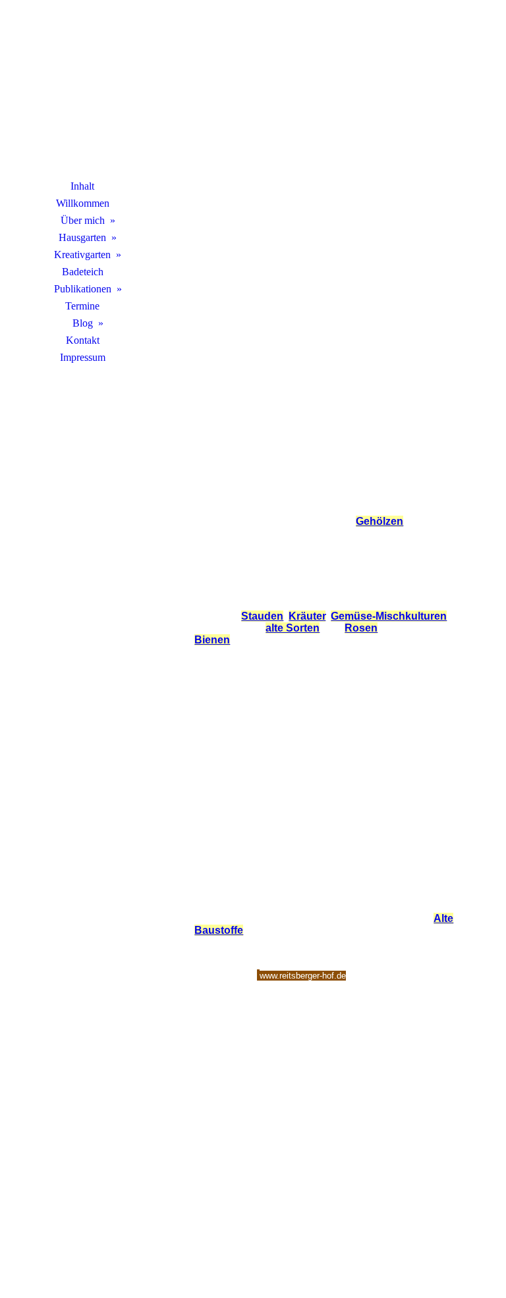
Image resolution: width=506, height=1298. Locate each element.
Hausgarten (82, 237)
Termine (82, 305)
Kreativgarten (82, 254)
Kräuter (307, 616)
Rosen (361, 628)
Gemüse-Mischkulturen (389, 616)
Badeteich (82, 271)
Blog (82, 323)
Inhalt (82, 186)
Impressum (82, 357)
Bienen (212, 639)
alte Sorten (293, 628)
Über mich (83, 220)
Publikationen (82, 288)
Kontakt (82, 340)
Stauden (262, 616)
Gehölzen (379, 521)
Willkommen (82, 203)
